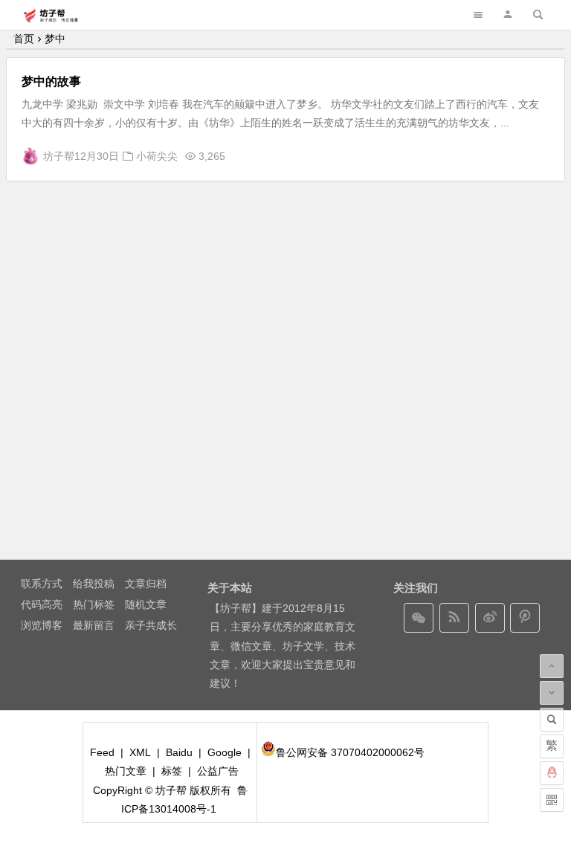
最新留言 (93, 625)
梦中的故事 (51, 81)
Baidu (179, 752)
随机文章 (146, 604)
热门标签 (93, 604)
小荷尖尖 (157, 156)
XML (140, 752)
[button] (508, 14)
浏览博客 (41, 625)
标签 (171, 771)
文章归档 (146, 584)
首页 (23, 39)
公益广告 (218, 771)
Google (224, 752)
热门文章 (125, 771)
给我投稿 (93, 584)
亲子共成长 (151, 625)
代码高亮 (41, 604)
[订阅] (454, 618)
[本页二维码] (552, 800)
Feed (102, 752)
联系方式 (41, 584)
